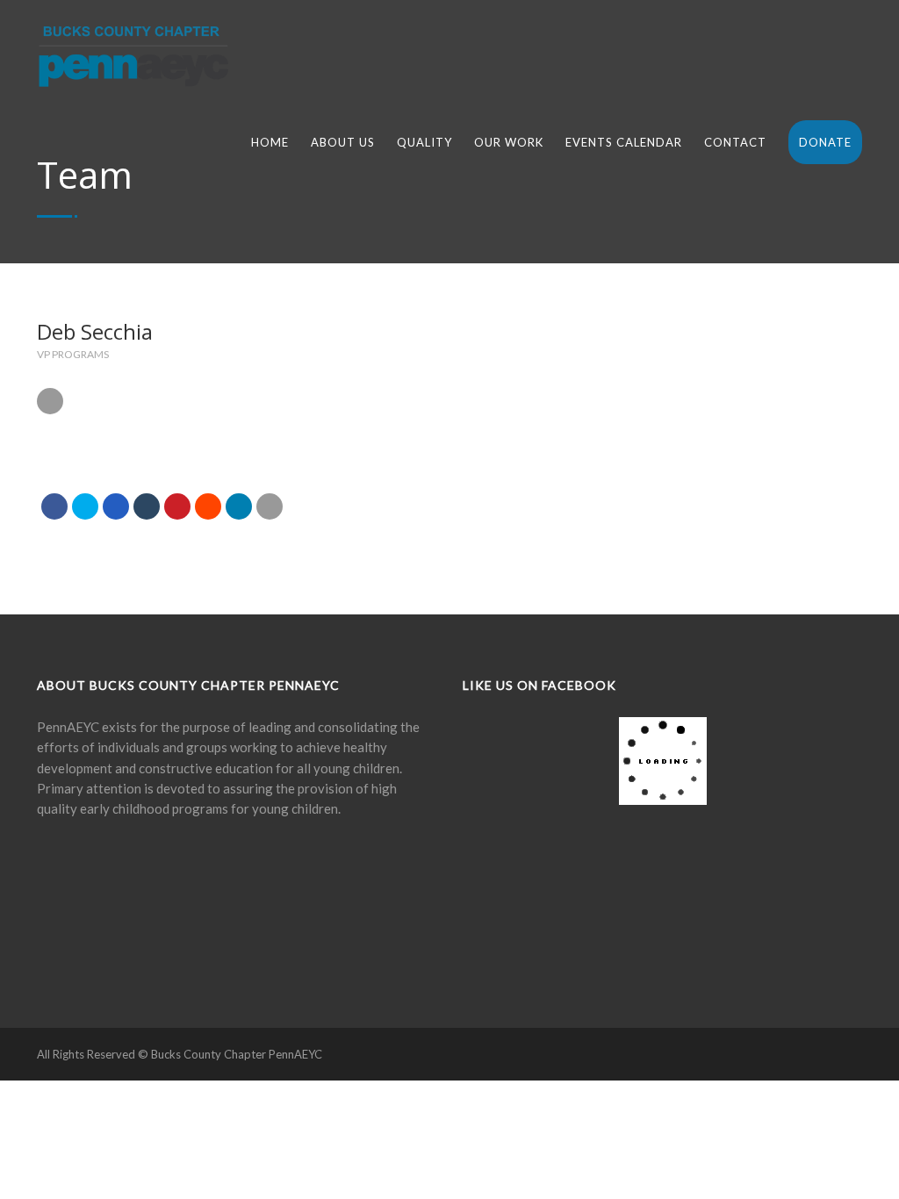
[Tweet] (85, 506)
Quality (424, 142)
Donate (825, 142)
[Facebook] (65, 864)
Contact (735, 142)
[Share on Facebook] (54, 506)
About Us (343, 142)
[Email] (269, 506)
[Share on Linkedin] (208, 506)
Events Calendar (623, 142)
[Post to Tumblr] (146, 506)
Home (270, 142)
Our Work (508, 142)
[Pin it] (177, 506)
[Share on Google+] (116, 506)
